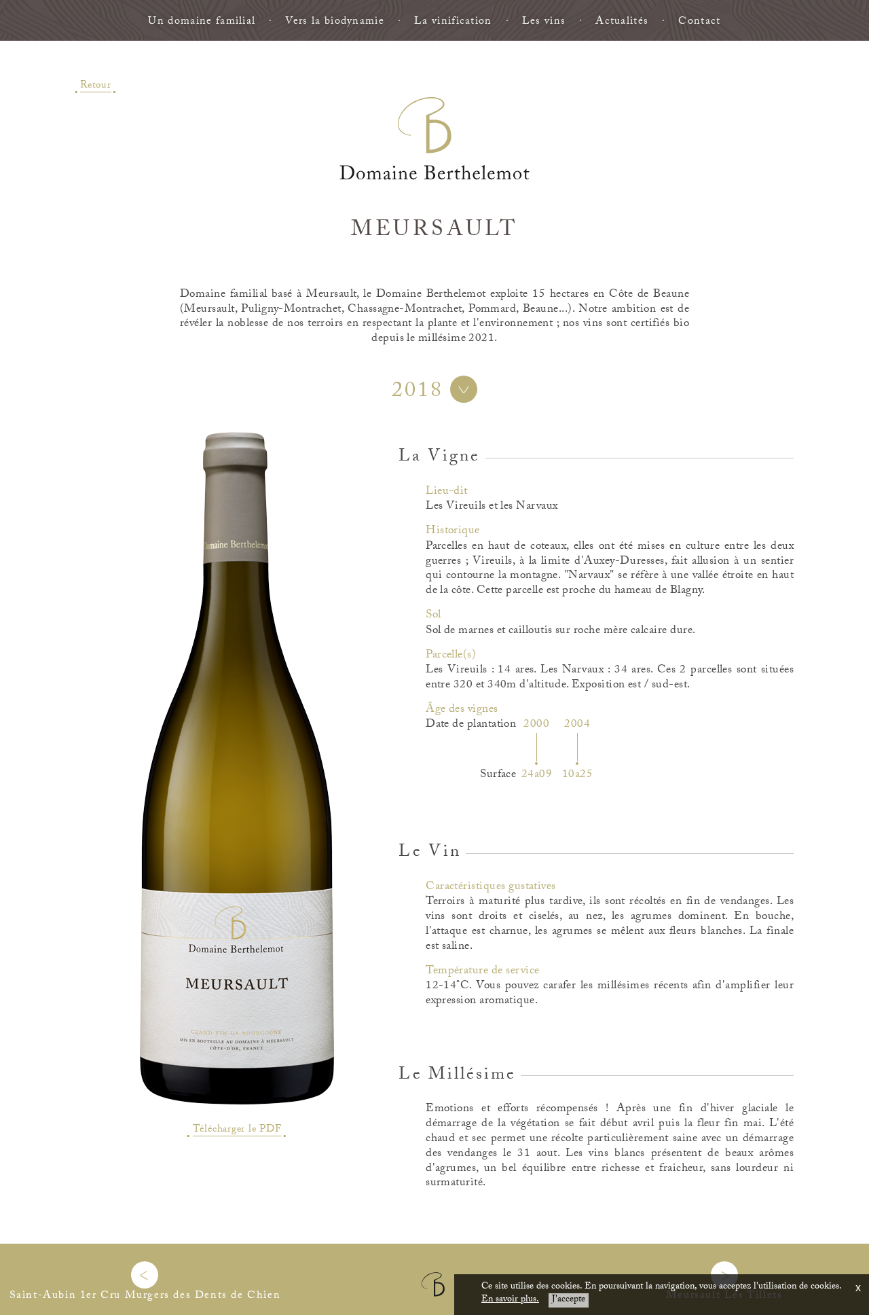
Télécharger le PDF (237, 1130)
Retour (95, 84)
